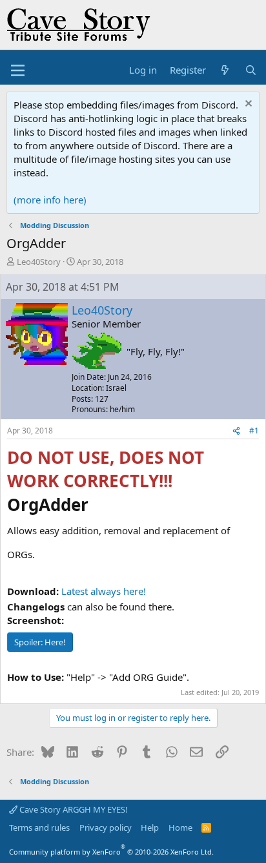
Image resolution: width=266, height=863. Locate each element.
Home (180, 827)
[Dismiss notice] (246, 105)
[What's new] (225, 70)
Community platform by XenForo (111, 852)
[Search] (250, 70)
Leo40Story (39, 261)
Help (150, 827)
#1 (254, 430)
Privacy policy (105, 827)
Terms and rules (39, 827)
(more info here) (50, 199)
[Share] (236, 431)
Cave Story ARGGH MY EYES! (72, 809)
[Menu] (18, 70)
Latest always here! (103, 591)
